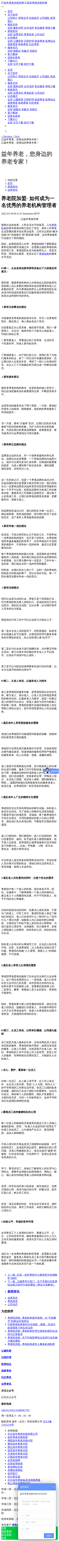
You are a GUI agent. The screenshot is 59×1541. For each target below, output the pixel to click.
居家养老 (6, 1370)
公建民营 (6, 1350)
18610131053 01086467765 (15, 1410)
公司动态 (13, 1304)
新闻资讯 (13, 186)
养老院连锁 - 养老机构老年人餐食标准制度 (31, 1344)
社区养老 (6, 1377)
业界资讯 (13, 190)
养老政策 (13, 1301)
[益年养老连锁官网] (29, 3)
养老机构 (44, 253)
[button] (7, 136)
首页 (10, 11)
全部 (10, 28)
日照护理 (6, 1357)
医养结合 (6, 1364)
